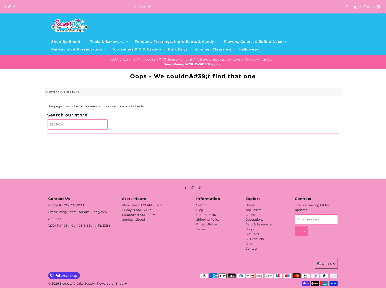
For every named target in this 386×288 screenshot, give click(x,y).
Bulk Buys (178, 49)
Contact (251, 248)
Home (50, 91)
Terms (200, 229)
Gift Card (252, 234)
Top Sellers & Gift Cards (135, 49)
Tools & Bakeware (108, 42)
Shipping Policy (207, 219)
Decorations (254, 219)
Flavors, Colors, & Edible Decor (254, 42)
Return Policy (206, 215)
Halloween (249, 49)
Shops (250, 229)
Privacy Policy (206, 224)
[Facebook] (5, 6)
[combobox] (193, 7)
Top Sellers (253, 210)
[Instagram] (9, 6)
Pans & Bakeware (258, 224)
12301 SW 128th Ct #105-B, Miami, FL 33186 (79, 225)
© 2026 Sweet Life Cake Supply (71, 283)
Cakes (250, 215)
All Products (254, 239)
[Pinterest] (14, 6)
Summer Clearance (213, 49)
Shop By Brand (66, 42)
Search (201, 205)
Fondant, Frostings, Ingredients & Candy (175, 42)
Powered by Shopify (112, 283)
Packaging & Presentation (77, 49)
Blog (199, 210)
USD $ (327, 264)
